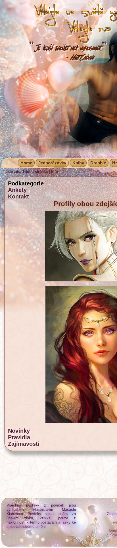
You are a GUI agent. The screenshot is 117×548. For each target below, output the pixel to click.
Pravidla (19, 437)
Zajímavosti (23, 444)
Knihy (78, 162)
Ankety (17, 190)
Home (26, 162)
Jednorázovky (52, 162)
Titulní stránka (35, 172)
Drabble (98, 162)
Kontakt (18, 196)
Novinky (19, 431)
